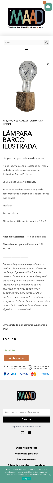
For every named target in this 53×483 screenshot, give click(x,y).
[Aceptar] (49, 474)
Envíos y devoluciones (26, 448)
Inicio (5, 121)
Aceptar (26, 479)
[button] (26, 50)
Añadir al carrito (16, 358)
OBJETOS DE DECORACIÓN (18, 121)
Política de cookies (26, 459)
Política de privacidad (18, 465)
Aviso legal (40, 465)
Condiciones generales (26, 454)
